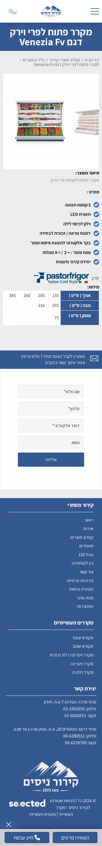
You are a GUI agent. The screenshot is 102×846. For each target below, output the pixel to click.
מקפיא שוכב (83, 646)
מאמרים (86, 546)
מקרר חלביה (83, 672)
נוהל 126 (86, 554)
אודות (88, 528)
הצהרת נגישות (81, 589)
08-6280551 (74, 736)
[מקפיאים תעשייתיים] (51, 11)
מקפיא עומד (83, 638)
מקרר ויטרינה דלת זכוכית (72, 655)
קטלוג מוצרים (82, 537)
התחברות (85, 606)
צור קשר (86, 572)
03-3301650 (74, 709)
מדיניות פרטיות (80, 581)
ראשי (89, 520)
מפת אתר (85, 598)
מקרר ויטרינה (82, 664)
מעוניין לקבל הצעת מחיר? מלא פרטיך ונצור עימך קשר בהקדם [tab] (52, 359)
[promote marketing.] (28, 803)
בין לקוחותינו (83, 563)
